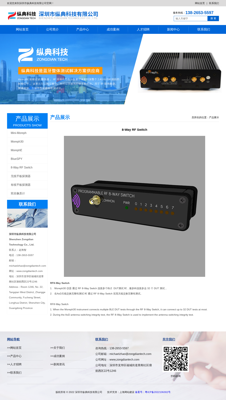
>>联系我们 (14, 372)
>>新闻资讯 (57, 364)
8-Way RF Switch (21, 167)
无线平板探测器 (21, 176)
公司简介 (52, 29)
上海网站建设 (127, 392)
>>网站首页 (14, 347)
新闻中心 (173, 29)
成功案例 (113, 29)
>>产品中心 (14, 356)
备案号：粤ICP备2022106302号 (153, 392)
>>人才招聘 (14, 364)
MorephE (16, 150)
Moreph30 (17, 141)
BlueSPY (16, 158)
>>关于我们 (57, 347)
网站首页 (200, 3)
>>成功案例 (57, 356)
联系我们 (214, 3)
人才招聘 (143, 29)
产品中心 (82, 29)
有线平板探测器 (21, 184)
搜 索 (213, 18)
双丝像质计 (18, 193)
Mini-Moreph (18, 132)
